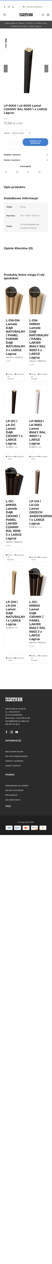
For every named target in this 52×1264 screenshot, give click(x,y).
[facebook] (5, 7)
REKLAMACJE (11, 795)
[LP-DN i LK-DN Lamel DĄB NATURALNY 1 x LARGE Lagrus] (14, 582)
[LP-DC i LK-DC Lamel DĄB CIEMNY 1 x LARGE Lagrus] (14, 401)
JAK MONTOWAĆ (12, 800)
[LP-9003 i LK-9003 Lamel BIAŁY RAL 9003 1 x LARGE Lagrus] (37, 401)
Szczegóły (19, 374)
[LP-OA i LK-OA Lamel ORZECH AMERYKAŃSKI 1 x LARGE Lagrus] (37, 481)
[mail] (9, 7)
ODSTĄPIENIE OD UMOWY (17, 786)
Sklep (21, 23)
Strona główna (11, 23)
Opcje (7, 133)
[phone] (13, 7)
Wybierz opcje (11, 458)
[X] (17, 172)
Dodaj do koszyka (35, 142)
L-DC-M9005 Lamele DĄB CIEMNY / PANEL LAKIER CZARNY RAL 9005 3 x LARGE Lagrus (14, 519)
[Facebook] (6, 172)
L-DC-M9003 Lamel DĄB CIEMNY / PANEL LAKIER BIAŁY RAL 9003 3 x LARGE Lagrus (37, 620)
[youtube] (16, 732)
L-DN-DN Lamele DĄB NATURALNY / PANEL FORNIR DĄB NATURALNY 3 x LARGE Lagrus (15, 337)
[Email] (39, 172)
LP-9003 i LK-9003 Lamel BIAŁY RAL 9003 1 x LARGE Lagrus (37, 432)
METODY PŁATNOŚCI (14, 790)
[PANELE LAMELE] (25, 13)
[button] (26, 154)
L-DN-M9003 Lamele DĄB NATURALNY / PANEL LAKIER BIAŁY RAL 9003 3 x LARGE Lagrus (39, 338)
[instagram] (11, 732)
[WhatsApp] (28, 172)
